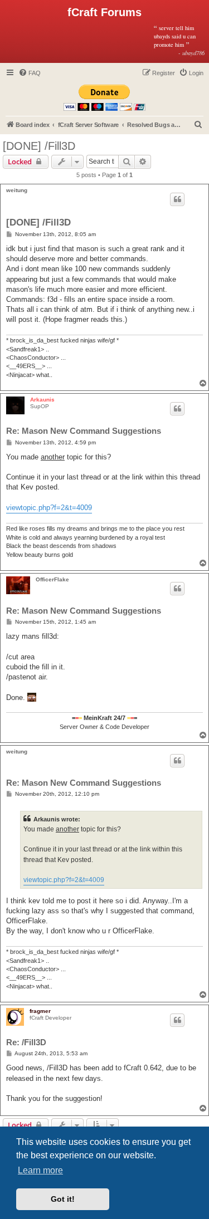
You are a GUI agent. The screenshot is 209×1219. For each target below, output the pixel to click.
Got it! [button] (63, 1198)
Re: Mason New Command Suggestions (83, 430)
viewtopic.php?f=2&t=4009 (49, 507)
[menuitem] (29, 73)
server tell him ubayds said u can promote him (179, 40)
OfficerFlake (52, 579)
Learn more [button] (40, 1170)
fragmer (40, 1011)
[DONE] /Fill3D (39, 146)
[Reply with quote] (177, 199)
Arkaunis (42, 399)
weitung (16, 190)
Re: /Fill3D (26, 1042)
